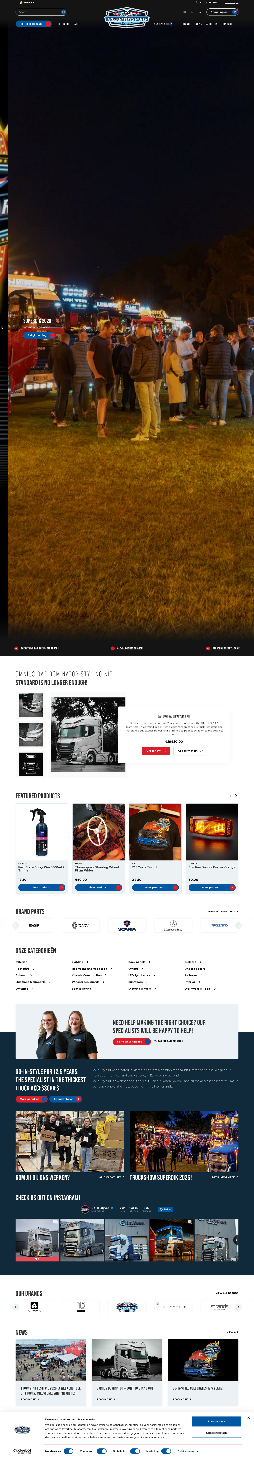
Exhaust (21, 975)
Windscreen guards (85, 982)
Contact (227, 24)
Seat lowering (81, 988)
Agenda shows (63, 1099)
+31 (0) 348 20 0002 (210, 2)
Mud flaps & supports (31, 982)
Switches (22, 988)
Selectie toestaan (216, 1432)
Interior (190, 982)
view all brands (227, 1293)
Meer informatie (223, 1177)
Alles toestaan (216, 1421)
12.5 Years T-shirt (144, 867)
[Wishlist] (200, 12)
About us (212, 24)
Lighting (77, 962)
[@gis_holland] (85, 1209)
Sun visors (135, 982)
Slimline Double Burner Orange (212, 867)
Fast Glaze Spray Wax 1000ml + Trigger (41, 869)
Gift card (63, 24)
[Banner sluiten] (248, 1417)
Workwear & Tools (198, 988)
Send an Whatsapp (129, 1041)
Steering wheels (139, 988)
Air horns (191, 975)
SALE (77, 24)
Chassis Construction (87, 975)
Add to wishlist (187, 750)
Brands (186, 24)
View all (232, 1332)
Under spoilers (195, 968)
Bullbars (190, 962)
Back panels (136, 962)
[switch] (102, 1451)
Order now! (153, 750)
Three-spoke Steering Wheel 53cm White (97, 869)
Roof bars (23, 968)
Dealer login (231, 2)
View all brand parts (223, 911)
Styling (133, 968)
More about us (29, 1099)
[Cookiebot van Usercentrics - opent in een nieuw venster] (22, 1451)
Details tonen (185, 1451)
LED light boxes (139, 975)
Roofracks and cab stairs (89, 968)
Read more (28, 1399)
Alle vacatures (110, 1177)
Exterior (21, 962)
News (198, 24)
